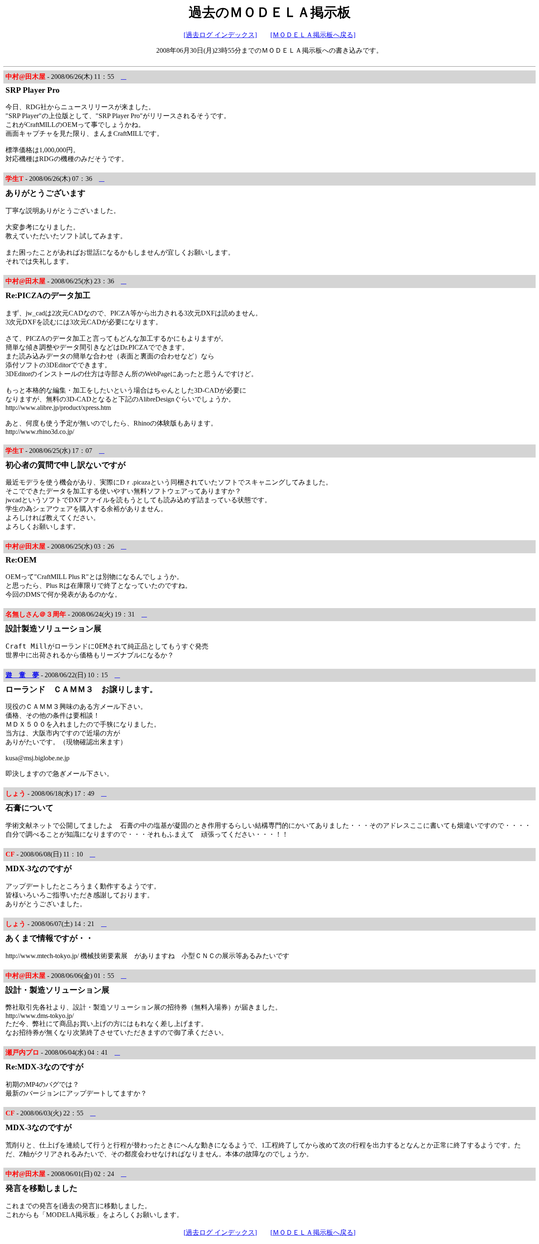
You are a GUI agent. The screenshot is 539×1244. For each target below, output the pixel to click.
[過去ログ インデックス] (220, 34)
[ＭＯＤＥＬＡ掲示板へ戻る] (312, 34)
